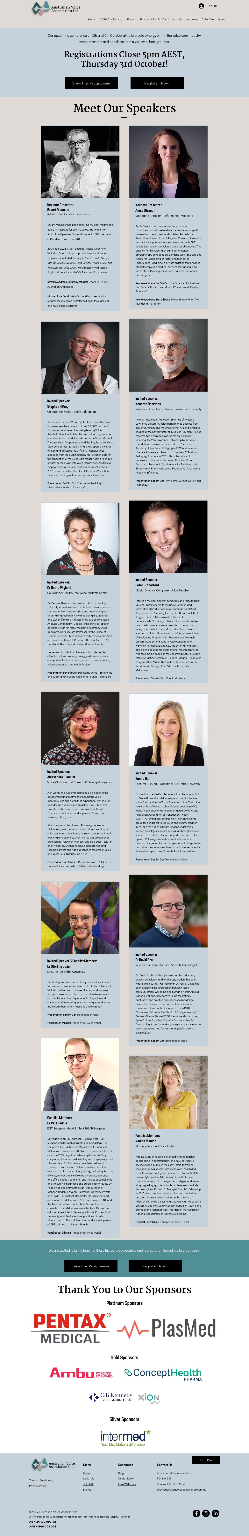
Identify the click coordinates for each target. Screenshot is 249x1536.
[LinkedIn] (215, 1513)
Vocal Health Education (80, 411)
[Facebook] (196, 1513)
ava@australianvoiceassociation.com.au (181, 1489)
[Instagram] (206, 1513)
